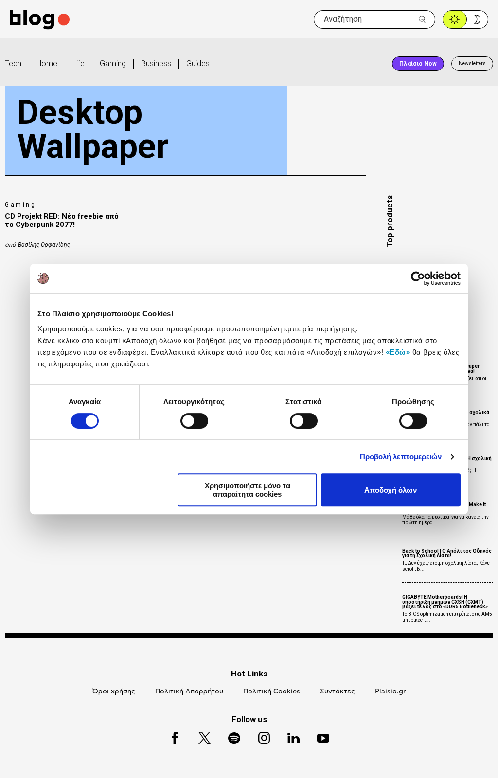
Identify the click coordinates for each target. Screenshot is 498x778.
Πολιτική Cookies (271, 691)
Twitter (199, 736)
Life (78, 63)
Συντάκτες (337, 691)
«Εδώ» (398, 352)
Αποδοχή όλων (390, 490)
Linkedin (288, 736)
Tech (13, 63)
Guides (198, 63)
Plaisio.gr (390, 691)
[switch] (194, 421)
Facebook (171, 736)
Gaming (113, 63)
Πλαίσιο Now (418, 63)
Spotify (229, 736)
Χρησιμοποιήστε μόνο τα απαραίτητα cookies (247, 490)
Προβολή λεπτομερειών (401, 456)
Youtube (318, 736)
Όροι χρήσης (113, 691)
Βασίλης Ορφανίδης (44, 245)
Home (46, 63)
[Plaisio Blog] (40, 20)
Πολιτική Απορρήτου (189, 691)
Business (156, 63)
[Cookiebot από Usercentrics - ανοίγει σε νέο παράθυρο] (418, 278)
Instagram (260, 736)
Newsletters (472, 63)
